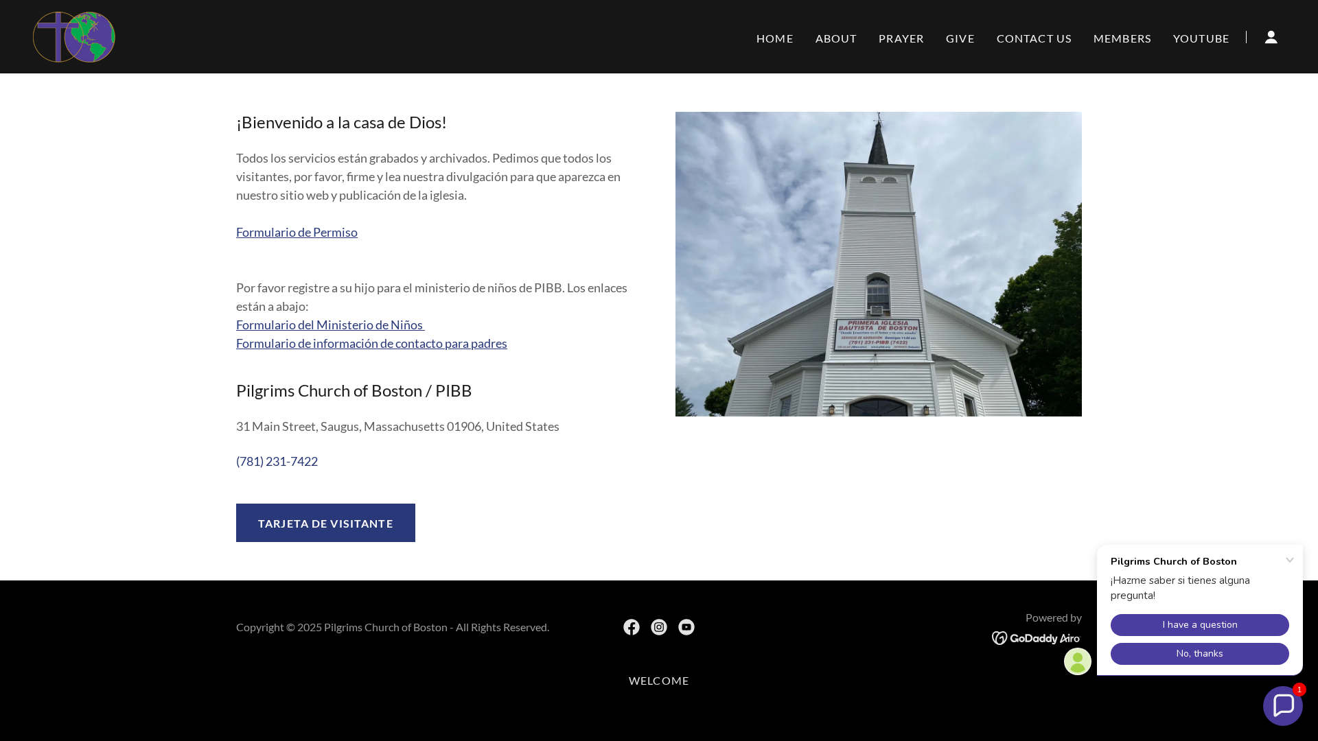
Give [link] (960, 38)
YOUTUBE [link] (1201, 38)
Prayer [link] (901, 38)
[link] (74, 35)
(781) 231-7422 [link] (277, 461)
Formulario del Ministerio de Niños (330, 324)
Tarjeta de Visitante (325, 523)
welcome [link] (659, 680)
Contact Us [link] (1034, 38)
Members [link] (1122, 38)
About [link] (836, 38)
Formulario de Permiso (297, 231)
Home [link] (775, 38)
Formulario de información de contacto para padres (371, 343)
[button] (1271, 37)
